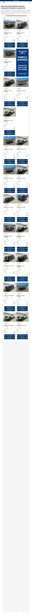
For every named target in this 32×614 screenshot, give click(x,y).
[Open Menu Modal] (1, 2)
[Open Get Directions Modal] (21, 2)
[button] (9, 43)
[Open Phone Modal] (17, 2)
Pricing (7, 93)
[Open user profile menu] (30, 2)
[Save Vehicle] (14, 31)
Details (12, 93)
